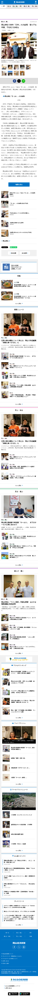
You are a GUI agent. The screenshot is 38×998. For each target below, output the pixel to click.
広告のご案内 (6, 963)
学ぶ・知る (34, 6)
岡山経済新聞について (8, 953)
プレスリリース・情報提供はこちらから (12, 956)
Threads (24, 947)
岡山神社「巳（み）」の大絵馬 (15, 96)
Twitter (19, 947)
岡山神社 (4, 30)
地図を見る (19, 184)
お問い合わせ (6, 961)
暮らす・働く (27, 6)
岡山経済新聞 (19, 2)
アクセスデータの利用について (10, 958)
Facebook (14, 947)
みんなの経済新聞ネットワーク (19, 980)
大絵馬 (9, 30)
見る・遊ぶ (15, 6)
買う (21, 6)
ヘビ (13, 30)
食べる (9, 6)
